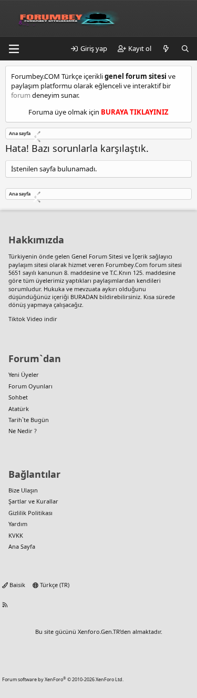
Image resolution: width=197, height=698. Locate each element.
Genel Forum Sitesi (97, 256)
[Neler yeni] (166, 48)
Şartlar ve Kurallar (33, 501)
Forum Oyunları (30, 386)
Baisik (16, 585)
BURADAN (84, 297)
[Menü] (13, 49)
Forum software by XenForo (62, 679)
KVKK (15, 535)
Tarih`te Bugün (28, 420)
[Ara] (185, 48)
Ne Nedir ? (22, 431)
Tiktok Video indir (32, 319)
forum (20, 95)
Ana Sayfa (21, 546)
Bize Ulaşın (23, 490)
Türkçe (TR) (53, 585)
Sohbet (18, 397)
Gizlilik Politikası (30, 513)
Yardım (17, 524)
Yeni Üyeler (23, 374)
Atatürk (18, 409)
